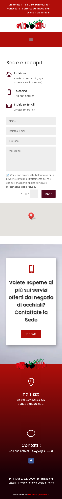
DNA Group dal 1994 (38, 494)
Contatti (31, 334)
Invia (48, 194)
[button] (32, 216)
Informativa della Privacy (21, 186)
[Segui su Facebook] (31, 460)
